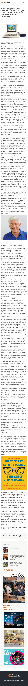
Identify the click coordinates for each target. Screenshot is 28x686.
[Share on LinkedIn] (20, 536)
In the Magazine (8, 570)
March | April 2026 (8, 609)
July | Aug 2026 (8, 605)
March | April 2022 (18, 18)
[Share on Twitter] (17, 536)
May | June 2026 (8, 607)
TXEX (13, 18)
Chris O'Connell (6, 18)
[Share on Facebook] (14, 536)
